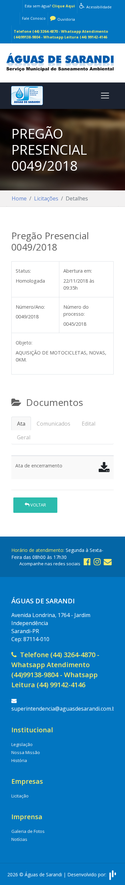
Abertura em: (77, 271)
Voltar (37, 505)
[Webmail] (108, 561)
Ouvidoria (65, 19)
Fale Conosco (34, 18)
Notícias (19, 839)
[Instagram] (97, 561)
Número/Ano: (30, 307)
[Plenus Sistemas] (113, 874)
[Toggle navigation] (105, 95)
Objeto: (24, 342)
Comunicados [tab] (53, 423)
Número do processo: (76, 310)
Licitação (20, 796)
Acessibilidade (98, 6)
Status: (23, 271)
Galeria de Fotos (28, 831)
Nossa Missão (25, 752)
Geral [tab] (23, 437)
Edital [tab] (88, 423)
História (19, 760)
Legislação (22, 744)
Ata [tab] (21, 423)
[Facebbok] (87, 561)
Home (19, 198)
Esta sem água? (50, 5)
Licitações (46, 198)
